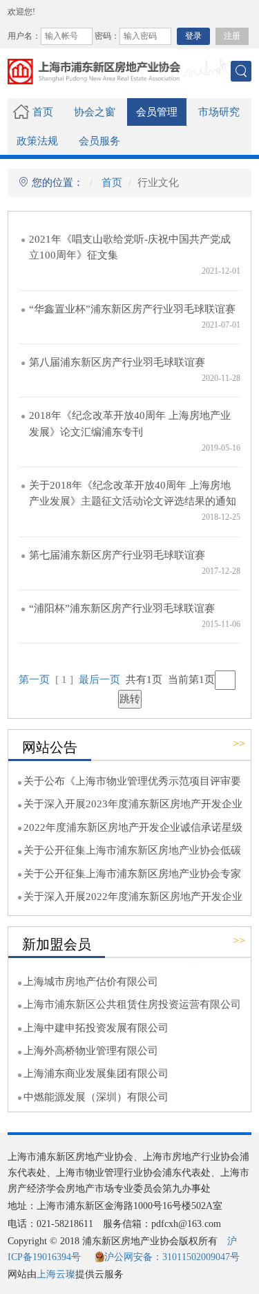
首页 (42, 112)
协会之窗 (94, 112)
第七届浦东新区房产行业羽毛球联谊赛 (117, 555)
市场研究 (219, 112)
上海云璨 (56, 1274)
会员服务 (99, 141)
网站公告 (49, 747)
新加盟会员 (56, 944)
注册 (232, 36)
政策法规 (37, 141)
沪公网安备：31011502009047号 (172, 1257)
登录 (193, 36)
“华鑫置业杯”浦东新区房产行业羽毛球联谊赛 (132, 309)
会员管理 (157, 112)
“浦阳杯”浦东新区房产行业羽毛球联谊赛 (122, 608)
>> (239, 743)
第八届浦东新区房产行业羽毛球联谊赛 (117, 362)
